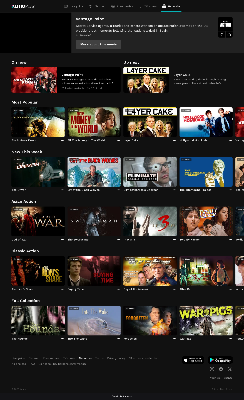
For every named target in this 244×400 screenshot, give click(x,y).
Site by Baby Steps (222, 389)
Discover (100, 6)
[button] (98, 44)
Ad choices (18, 363)
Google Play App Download (220, 360)
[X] (230, 369)
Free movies (125, 6)
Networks (174, 6)
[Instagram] (212, 369)
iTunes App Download (193, 360)
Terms (99, 358)
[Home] (23, 6)
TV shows (150, 6)
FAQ (32, 363)
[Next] (232, 121)
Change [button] (228, 377)
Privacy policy (116, 358)
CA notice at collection (143, 358)
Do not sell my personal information (62, 363)
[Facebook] (221, 369)
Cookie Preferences (122, 396)
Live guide (76, 6)
